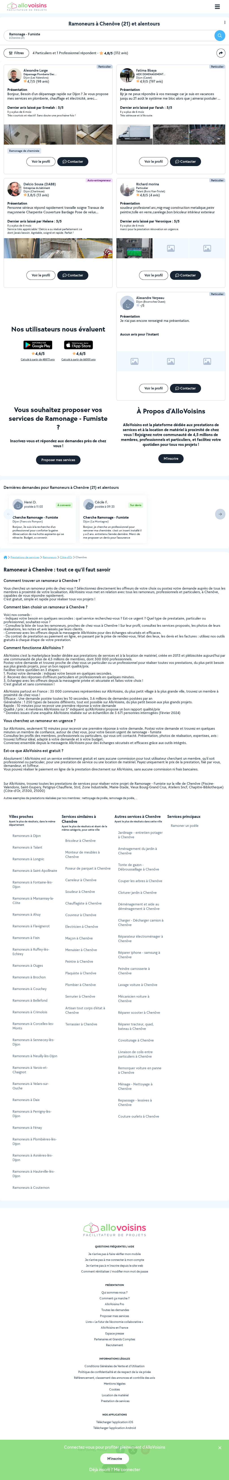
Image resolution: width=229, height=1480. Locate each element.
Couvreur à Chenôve (80, 915)
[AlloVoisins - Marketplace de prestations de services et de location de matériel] (27, 9)
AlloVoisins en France (114, 1328)
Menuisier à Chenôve (81, 949)
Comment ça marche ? (114, 1298)
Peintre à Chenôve (79, 961)
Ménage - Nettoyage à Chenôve (135, 1086)
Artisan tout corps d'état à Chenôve (85, 1010)
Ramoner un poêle (185, 825)
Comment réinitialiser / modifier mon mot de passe (114, 1271)
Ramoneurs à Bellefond (30, 1000)
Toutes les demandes (115, 1310)
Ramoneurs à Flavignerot (31, 926)
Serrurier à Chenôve (80, 996)
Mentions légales (114, 1384)
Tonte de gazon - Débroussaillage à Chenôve (138, 867)
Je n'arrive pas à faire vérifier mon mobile (114, 1254)
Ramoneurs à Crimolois (30, 1012)
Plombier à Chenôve (80, 984)
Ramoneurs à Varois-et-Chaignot (30, 1069)
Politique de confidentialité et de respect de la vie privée (114, 1372)
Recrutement (114, 1345)
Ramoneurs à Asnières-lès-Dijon (33, 1157)
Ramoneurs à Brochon (29, 977)
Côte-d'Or (66, 557)
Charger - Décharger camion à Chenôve (140, 922)
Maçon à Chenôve (79, 938)
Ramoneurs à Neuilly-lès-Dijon (35, 1056)
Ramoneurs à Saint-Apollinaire (35, 870)
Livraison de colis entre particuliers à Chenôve (135, 1054)
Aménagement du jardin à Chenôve (137, 850)
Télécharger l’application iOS (114, 1422)
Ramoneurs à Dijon (27, 835)
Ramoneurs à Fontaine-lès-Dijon (33, 884)
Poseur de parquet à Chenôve (88, 868)
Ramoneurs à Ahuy (26, 914)
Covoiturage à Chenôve (136, 1040)
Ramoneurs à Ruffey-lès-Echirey (31, 951)
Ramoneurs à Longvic (28, 859)
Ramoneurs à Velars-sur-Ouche (31, 1086)
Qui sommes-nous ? (114, 1292)
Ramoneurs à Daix (26, 1099)
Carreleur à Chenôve (81, 880)
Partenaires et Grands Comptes (114, 1339)
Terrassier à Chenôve (81, 1024)
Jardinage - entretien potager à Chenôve (140, 834)
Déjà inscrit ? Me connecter (114, 1469)
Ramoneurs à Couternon (31, 1187)
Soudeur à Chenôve (80, 891)
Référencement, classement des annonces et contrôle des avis (114, 1378)
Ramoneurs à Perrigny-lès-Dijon (32, 1113)
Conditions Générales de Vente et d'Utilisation (114, 1366)
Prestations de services (25, 557)
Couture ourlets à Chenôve (138, 1116)
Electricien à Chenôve (81, 926)
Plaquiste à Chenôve (80, 973)
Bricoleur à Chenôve (80, 840)
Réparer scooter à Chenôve (139, 1012)
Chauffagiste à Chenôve (83, 903)
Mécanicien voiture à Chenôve (133, 998)
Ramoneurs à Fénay (27, 1127)
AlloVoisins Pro (114, 1304)
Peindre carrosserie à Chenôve (134, 970)
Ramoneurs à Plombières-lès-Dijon (35, 1141)
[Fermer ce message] (219, 1448)
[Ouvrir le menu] (217, 6)
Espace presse (114, 1333)
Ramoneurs (50, 557)
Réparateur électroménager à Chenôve (140, 938)
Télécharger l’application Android (114, 1428)
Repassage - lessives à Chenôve (135, 1102)
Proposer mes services (114, 1316)
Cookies (114, 1389)
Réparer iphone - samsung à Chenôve (139, 954)
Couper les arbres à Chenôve (140, 881)
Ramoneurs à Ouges (28, 965)
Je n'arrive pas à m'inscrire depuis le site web (114, 1266)
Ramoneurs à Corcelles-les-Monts (33, 1026)
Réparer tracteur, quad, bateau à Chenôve (136, 1026)
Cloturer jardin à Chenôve (137, 892)
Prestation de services (115, 1401)
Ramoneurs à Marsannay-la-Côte (33, 900)
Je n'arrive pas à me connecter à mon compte (114, 1260)
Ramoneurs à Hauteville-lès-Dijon (34, 1173)
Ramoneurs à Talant (27, 847)
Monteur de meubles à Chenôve (82, 854)
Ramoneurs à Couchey (30, 988)
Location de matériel (115, 1395)
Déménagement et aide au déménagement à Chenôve (139, 906)
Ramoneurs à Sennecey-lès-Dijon (33, 1042)
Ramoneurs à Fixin (26, 937)
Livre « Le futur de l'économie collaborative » (114, 1322)
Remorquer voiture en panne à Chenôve (139, 1070)
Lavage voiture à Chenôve (137, 984)
